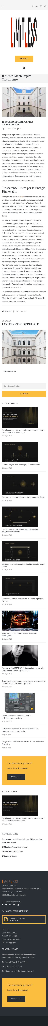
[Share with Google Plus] (21, 311)
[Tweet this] (17, 311)
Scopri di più (24, 355)
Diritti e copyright (9, 942)
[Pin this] (25, 311)
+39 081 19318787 (10, 886)
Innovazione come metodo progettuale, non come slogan (23, 497)
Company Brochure (17, 918)
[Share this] (13, 311)
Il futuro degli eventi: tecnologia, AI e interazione (21, 465)
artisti (21, 197)
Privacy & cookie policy (11, 939)
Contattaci (16, 777)
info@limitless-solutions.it (12, 901)
